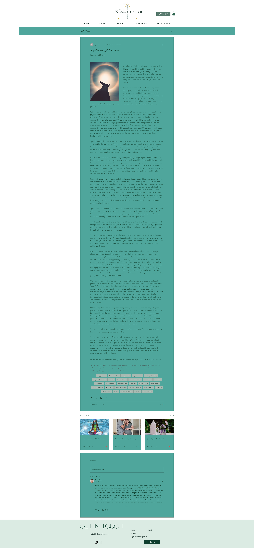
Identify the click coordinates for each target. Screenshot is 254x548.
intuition (112, 380)
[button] (174, 13)
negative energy (137, 376)
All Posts (85, 31)
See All (172, 415)
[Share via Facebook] (91, 398)
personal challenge (135, 387)
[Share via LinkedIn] (101, 398)
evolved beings (110, 383)
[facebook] (101, 542)
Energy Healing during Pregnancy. (126, 439)
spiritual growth (143, 383)
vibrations (133, 383)
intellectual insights (121, 387)
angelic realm (106, 391)
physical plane (122, 383)
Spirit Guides (147, 380)
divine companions (135, 380)
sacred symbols (148, 387)
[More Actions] (162, 481)
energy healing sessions (99, 380)
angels (137, 391)
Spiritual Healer (121, 380)
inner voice (109, 387)
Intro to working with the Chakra (94, 439)
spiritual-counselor (97, 387)
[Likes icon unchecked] (96, 510)
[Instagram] (96, 542)
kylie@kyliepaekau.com (99, 534)
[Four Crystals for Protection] (159, 427)
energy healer (126, 376)
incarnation (158, 380)
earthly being (155, 383)
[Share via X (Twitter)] (96, 398)
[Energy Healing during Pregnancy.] (127, 427)
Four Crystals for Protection (156, 439)
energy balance (101, 376)
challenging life (147, 391)
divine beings (99, 383)
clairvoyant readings (151, 376)
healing (116, 391)
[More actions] (162, 45)
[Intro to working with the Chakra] (94, 427)
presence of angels (126, 391)
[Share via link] (106, 398)
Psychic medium (113, 376)
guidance (159, 387)
